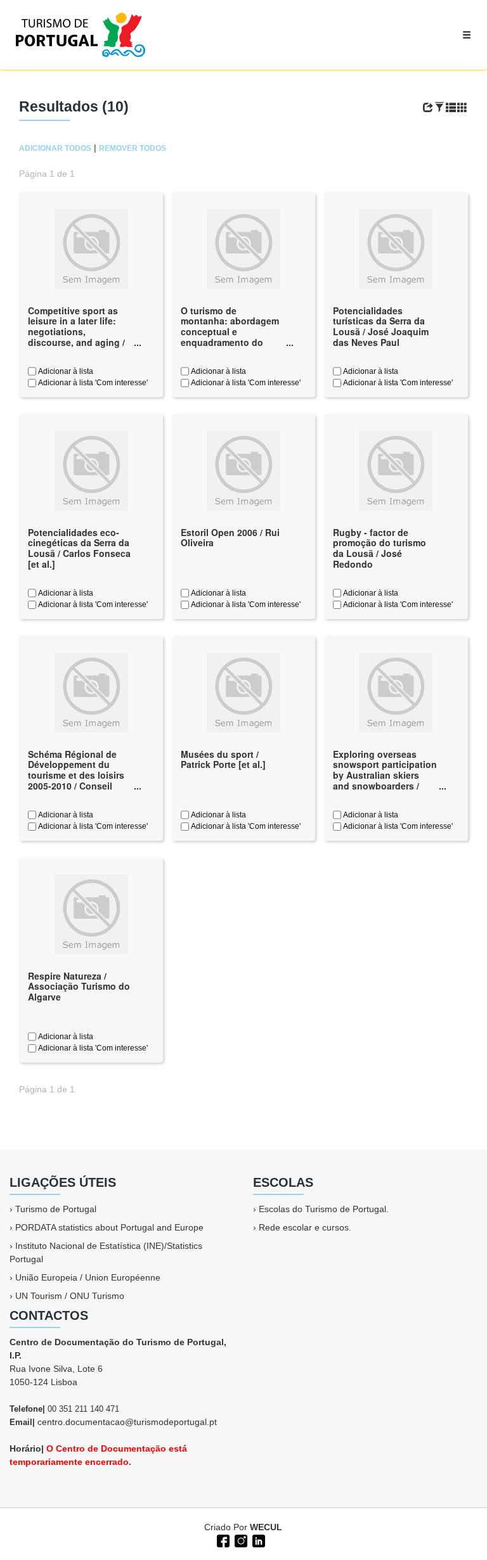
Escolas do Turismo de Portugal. (324, 1209)
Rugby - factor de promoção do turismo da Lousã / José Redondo (379, 548)
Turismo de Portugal (55, 1209)
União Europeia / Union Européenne (87, 1277)
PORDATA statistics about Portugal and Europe (109, 1227)
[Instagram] (240, 1540)
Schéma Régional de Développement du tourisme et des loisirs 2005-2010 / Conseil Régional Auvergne (76, 775)
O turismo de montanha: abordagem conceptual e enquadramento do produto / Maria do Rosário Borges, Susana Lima (230, 342)
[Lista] (451, 107)
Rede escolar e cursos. (305, 1227)
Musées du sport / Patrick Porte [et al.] (223, 759)
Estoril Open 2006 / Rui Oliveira (230, 537)
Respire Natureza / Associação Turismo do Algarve (79, 986)
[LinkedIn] (257, 1540)
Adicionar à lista (64, 371)
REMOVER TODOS (132, 148)
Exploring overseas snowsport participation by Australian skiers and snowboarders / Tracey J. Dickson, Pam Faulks (385, 781)
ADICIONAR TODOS (55, 148)
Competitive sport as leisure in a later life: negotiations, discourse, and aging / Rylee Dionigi (76, 331)
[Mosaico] (462, 107)
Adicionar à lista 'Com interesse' (92, 382)
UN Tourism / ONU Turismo (69, 1296)
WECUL (266, 1527)
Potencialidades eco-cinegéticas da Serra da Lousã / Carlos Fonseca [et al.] (79, 548)
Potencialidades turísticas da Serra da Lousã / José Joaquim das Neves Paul (381, 326)
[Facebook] (222, 1540)
